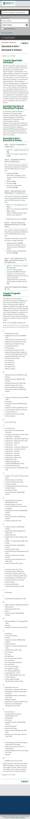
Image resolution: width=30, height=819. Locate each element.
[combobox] (15, 12)
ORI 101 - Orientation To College (17, 266)
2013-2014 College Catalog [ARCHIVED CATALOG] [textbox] (15, 12)
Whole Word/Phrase (9, 28)
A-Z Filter (12, 56)
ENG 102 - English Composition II (17, 154)
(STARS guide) (13, 129)
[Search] (27, 25)
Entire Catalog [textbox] (6, 21)
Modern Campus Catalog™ (18, 817)
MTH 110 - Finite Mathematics (16, 205)
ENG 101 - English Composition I (17, 150)
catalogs (4, 816)
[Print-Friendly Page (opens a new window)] (25, 43)
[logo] (8, 3)
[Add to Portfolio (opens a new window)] (23, 43)
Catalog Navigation (9, 37)
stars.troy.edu (12, 308)
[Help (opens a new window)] (27, 43)
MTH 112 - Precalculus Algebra (16, 209)
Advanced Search (7, 33)
